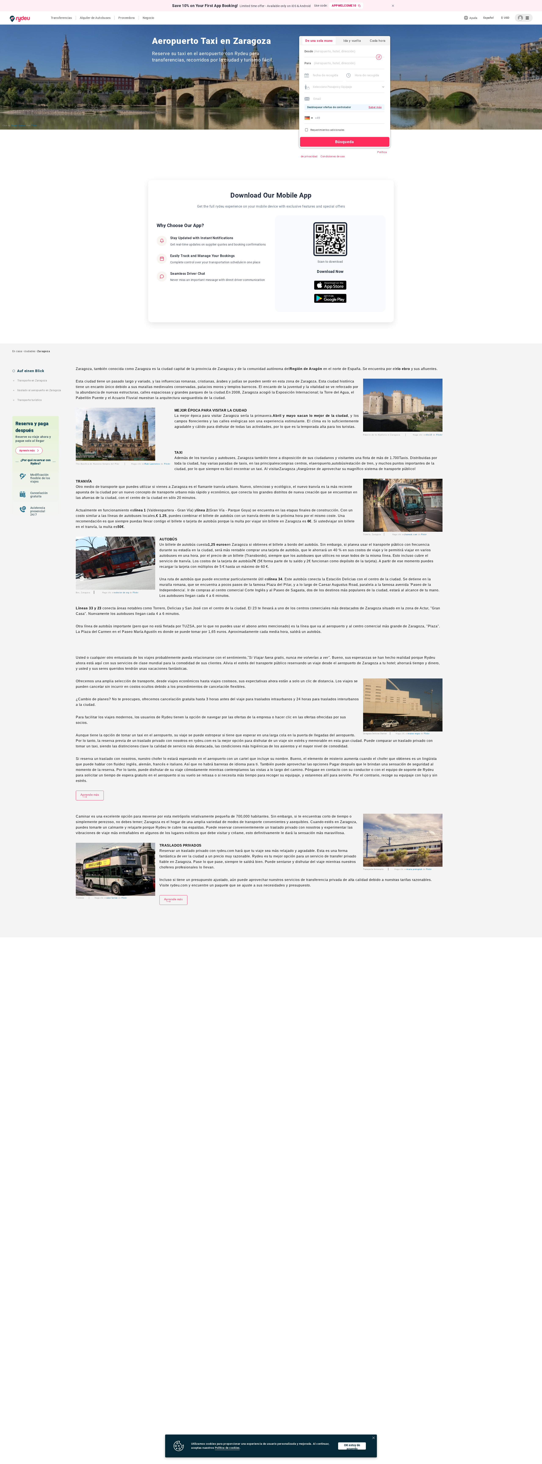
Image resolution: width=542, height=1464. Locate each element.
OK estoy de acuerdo (352, 1446)
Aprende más (27, 450)
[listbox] (488, 18)
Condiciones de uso (333, 156)
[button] (310, 117)
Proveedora (126, 18)
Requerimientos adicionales (327, 129)
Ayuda (473, 18)
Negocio (148, 18)
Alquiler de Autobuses (95, 18)
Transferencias (61, 18)
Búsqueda (344, 142)
